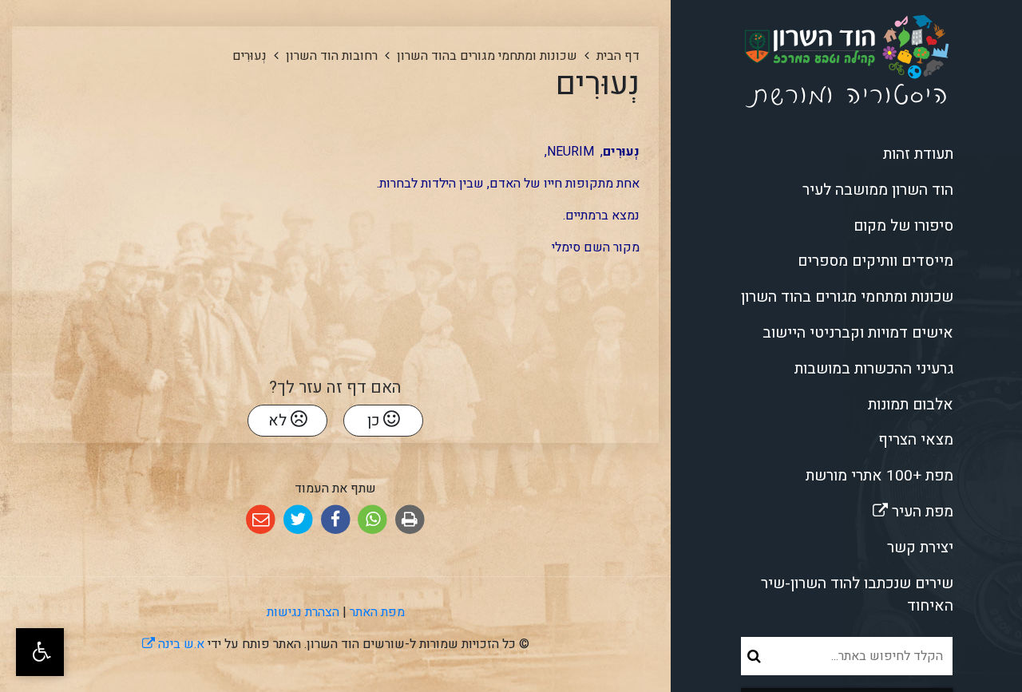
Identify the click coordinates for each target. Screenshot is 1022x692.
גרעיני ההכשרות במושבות (873, 369)
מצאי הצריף (915, 440)
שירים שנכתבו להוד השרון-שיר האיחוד (857, 595)
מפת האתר (377, 612)
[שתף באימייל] (261, 520)
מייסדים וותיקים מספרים (875, 261)
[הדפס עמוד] (410, 520)
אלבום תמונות (910, 404)
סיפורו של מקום (903, 226)
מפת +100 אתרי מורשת (879, 476)
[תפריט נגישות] (40, 652)
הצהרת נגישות (303, 612)
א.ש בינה (173, 644)
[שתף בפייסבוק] (336, 520)
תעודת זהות (918, 154)
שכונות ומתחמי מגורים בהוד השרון (847, 297)
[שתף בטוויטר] (298, 520)
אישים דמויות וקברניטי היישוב (858, 333)
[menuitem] (846, 154)
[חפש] (754, 656)
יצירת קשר (920, 547)
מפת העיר (867, 508)
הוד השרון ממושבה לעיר (877, 190)
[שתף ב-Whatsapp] (372, 520)
